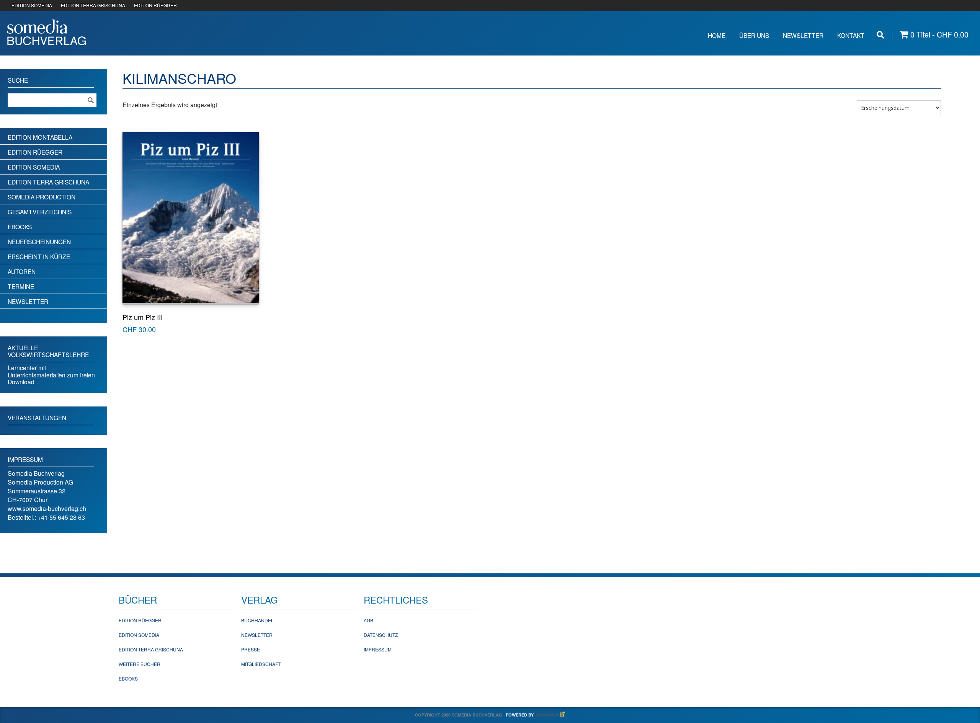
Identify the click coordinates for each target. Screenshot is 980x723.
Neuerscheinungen (39, 241)
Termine (21, 286)
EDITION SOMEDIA (31, 5)
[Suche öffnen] (880, 35)
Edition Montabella (40, 137)
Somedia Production (41, 197)
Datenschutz (381, 635)
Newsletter (803, 35)
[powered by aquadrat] (550, 715)
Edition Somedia (34, 167)
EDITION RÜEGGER (155, 5)
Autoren (22, 271)
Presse (250, 649)
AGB (368, 620)
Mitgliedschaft (261, 664)
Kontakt (850, 35)
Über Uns (754, 35)
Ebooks (20, 226)
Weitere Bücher (139, 664)
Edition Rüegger (35, 152)
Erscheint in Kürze (39, 256)
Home (716, 35)
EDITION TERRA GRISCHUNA (93, 5)
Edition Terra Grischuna (48, 182)
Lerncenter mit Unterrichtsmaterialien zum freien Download (51, 374)
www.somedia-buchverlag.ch (47, 508)
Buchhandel (257, 620)
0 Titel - (938, 35)
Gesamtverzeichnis (40, 211)
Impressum (378, 649)
